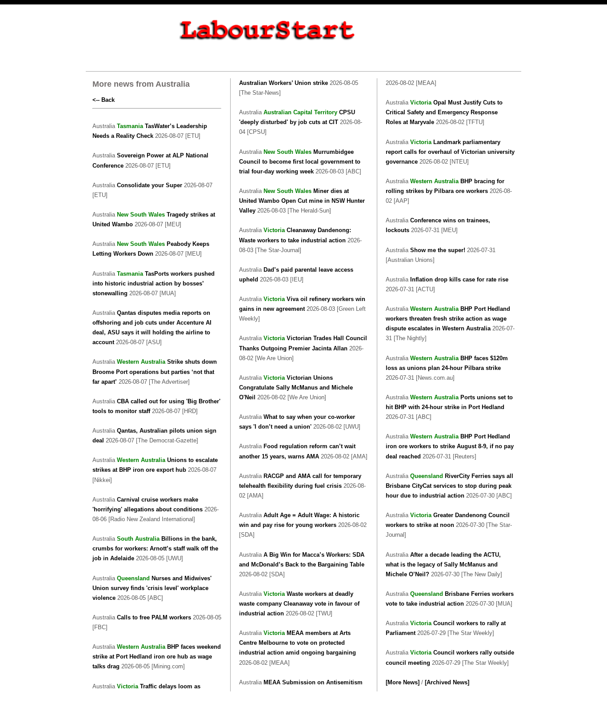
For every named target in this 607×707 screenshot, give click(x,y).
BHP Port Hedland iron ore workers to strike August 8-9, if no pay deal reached (450, 446)
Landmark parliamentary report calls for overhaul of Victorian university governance (450, 152)
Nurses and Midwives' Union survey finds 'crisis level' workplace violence (152, 588)
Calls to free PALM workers (155, 617)
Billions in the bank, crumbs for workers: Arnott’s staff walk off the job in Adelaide (155, 548)
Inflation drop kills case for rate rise (459, 279)
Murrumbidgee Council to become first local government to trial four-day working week (299, 162)
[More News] (402, 682)
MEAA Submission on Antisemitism (313, 682)
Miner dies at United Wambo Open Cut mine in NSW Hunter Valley (302, 201)
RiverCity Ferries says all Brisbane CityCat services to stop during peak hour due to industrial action (449, 486)
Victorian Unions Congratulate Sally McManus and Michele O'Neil (296, 387)
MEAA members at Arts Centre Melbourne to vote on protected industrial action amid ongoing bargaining (297, 643)
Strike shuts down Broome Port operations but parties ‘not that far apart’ (154, 371)
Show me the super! (437, 250)
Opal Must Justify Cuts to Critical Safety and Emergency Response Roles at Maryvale (444, 112)
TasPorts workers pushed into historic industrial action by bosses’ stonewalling (153, 283)
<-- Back (103, 99)
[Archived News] (447, 682)
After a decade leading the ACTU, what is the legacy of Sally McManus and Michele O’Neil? (443, 564)
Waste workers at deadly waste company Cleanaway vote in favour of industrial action (299, 604)
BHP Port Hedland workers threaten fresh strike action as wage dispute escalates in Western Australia (448, 318)
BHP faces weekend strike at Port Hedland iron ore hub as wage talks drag (156, 656)
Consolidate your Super (150, 185)
